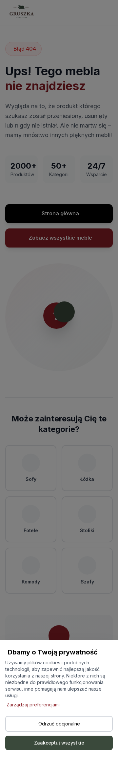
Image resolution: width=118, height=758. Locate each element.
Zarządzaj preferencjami (33, 704)
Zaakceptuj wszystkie (59, 743)
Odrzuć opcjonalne (59, 723)
